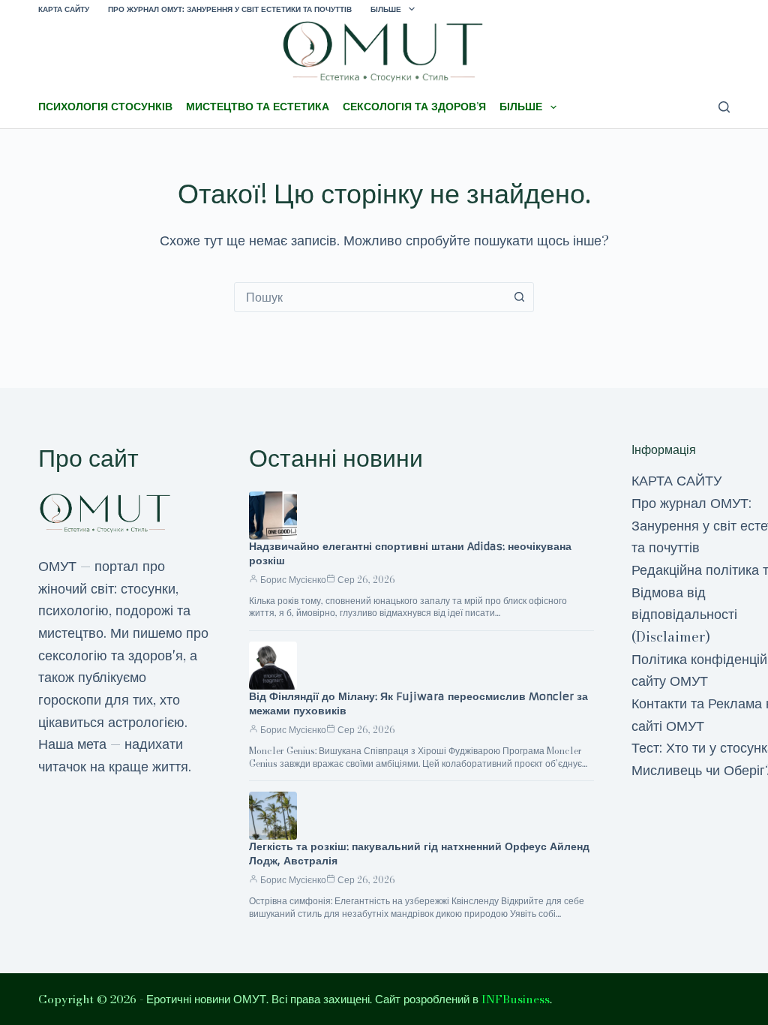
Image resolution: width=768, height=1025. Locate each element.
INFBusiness (516, 999)
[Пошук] (724, 107)
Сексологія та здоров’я (414, 106)
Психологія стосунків (105, 106)
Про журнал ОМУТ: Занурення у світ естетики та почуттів (230, 9)
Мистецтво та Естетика (257, 106)
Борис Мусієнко (293, 580)
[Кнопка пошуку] (519, 297)
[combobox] (370, 297)
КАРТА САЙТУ (63, 9)
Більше (385, 9)
